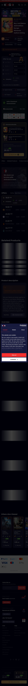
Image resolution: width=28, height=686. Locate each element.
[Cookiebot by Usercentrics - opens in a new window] (20, 326)
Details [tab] (14, 329)
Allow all (14, 355)
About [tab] (23, 329)
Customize (13, 359)
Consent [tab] (5, 329)
